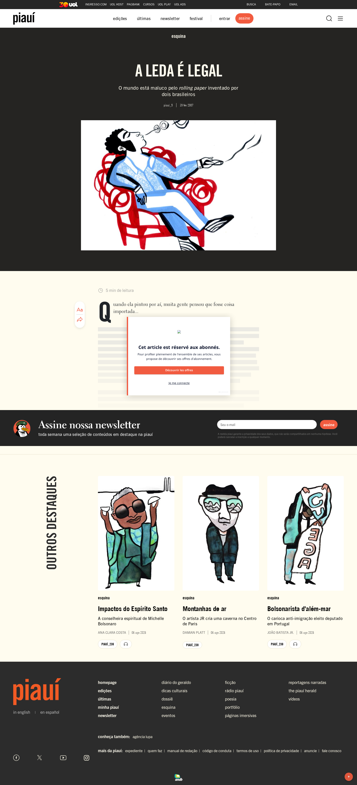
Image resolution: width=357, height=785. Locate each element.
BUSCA (251, 4)
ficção (230, 682)
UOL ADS (180, 4)
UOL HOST (117, 4)
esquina (168, 707)
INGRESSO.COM (96, 4)
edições (120, 18)
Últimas (104, 698)
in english (21, 712)
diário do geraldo (176, 682)
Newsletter (107, 715)
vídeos (294, 698)
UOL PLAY (164, 4)
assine (328, 424)
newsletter (170, 18)
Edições (105, 690)
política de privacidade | (283, 750)
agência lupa (142, 736)
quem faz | (157, 750)
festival (196, 18)
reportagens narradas (307, 682)
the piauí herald (302, 690)
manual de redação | (184, 750)
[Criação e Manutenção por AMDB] (178, 777)
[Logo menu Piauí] (24, 18)
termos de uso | (250, 750)
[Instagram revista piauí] (86, 758)
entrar (224, 18)
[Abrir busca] (329, 18)
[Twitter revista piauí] (40, 758)
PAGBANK (133, 4)
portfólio (232, 707)
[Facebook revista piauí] (16, 758)
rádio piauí (234, 690)
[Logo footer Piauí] (51, 691)
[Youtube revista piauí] (63, 758)
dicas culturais (174, 690)
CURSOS (149, 4)
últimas (144, 18)
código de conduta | (219, 750)
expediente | (136, 750)
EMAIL (293, 4)
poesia (230, 698)
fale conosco (331, 750)
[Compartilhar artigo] (80, 320)
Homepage (107, 682)
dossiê (167, 698)
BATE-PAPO (272, 4)
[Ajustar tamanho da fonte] (80, 310)
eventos (168, 715)
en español (49, 712)
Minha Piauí (108, 707)
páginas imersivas (240, 715)
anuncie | (312, 750)
